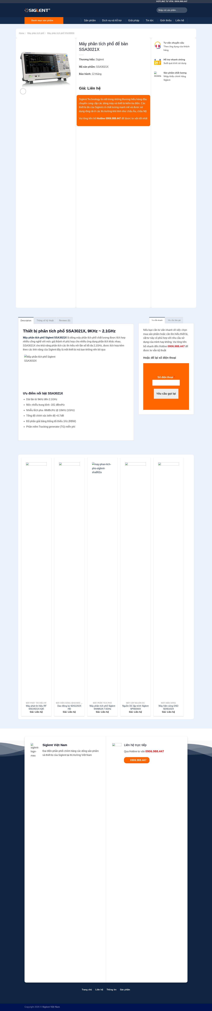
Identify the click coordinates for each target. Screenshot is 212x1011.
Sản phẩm (90, 20)
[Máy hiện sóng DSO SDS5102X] (168, 579)
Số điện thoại (166, 377)
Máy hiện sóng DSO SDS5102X (168, 707)
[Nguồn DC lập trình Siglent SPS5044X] (135, 579)
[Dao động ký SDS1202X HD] (69, 579)
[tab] (157, 320)
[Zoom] (23, 91)
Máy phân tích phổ (35, 33)
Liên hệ (180, 20)
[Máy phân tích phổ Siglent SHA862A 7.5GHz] (102, 579)
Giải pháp (133, 20)
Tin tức (150, 20)
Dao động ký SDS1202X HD (69, 707)
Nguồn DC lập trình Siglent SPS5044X (135, 707)
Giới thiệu (165, 20)
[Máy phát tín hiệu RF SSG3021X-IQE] (36, 579)
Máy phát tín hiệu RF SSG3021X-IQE (36, 707)
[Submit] (184, 10)
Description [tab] (26, 320)
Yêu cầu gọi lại (166, 393)
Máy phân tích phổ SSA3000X (60, 33)
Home (21, 33)
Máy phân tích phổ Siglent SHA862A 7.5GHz (102, 707)
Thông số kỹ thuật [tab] (45, 320)
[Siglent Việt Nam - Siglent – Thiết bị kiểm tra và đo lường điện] (37, 10)
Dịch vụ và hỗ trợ (112, 20)
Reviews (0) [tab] (64, 320)
